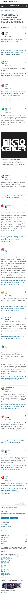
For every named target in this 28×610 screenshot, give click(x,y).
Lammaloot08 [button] (8, 205)
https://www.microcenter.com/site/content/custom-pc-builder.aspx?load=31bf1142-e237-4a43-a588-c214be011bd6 (13, 75)
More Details (4, 592)
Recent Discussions (6, 526)
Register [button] (14, 518)
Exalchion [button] (7, 450)
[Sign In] (25, 6)
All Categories (4, 524)
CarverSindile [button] (8, 317)
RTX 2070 (3, 570)
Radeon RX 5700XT (6, 573)
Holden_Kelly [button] (8, 291)
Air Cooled (3, 575)
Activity (3, 528)
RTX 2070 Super (5, 569)
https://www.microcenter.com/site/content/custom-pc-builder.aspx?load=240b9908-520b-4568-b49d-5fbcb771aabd (13, 406)
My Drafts (14, 539)
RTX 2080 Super (5, 568)
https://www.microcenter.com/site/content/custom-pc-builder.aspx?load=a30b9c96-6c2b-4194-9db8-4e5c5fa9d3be (13, 440)
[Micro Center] (14, 6)
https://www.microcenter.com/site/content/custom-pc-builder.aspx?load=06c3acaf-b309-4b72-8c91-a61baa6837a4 (13, 52)
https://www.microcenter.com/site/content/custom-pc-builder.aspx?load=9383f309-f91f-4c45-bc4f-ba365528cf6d (13, 282)
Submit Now (4, 551)
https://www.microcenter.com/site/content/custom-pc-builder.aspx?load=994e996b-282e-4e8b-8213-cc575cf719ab (13, 195)
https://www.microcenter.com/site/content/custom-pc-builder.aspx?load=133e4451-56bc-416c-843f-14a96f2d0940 (13, 93)
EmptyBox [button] (7, 415)
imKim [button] (6, 249)
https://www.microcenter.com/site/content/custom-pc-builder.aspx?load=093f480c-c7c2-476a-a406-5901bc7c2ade (13, 467)
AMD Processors (5, 561)
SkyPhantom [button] (8, 61)
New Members (4, 530)
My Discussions (5, 537)
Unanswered (14, 541)
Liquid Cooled (4, 577)
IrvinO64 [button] (7, 476)
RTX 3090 (3, 564)
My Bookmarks (14, 535)
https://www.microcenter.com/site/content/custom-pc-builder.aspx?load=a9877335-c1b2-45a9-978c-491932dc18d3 (13, 336)
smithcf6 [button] (7, 108)
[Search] (23, 6)
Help (2, 543)
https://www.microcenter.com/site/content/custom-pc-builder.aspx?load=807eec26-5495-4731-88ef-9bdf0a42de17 (13, 308)
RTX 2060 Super (5, 571)
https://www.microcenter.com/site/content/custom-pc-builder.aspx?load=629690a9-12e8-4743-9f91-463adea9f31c (13, 378)
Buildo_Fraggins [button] (8, 387)
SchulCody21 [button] (8, 175)
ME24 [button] (6, 32)
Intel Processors (5, 562)
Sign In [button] (5, 518)
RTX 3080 (3, 565)
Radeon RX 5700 (5, 574)
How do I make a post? (7, 533)
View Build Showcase (6, 558)
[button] (26, 19)
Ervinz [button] (6, 84)
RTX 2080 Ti (4, 566)
